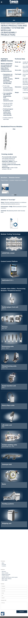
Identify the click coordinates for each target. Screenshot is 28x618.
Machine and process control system (10, 577)
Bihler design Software (6, 578)
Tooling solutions (5, 575)
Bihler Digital (4, 580)
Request (22, 611)
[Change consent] (2, 613)
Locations (4, 565)
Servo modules (5, 572)
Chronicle (4, 564)
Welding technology (6, 574)
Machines (13, 23)
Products (8, 23)
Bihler (3, 563)
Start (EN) (3, 23)
